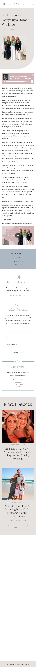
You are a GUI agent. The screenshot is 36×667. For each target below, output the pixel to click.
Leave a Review (15, 295)
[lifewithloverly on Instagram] (20, 620)
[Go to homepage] (13, 4)
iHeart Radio (10, 635)
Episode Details (15, 462)
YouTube (18, 265)
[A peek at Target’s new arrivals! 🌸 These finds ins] (9, 578)
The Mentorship (9, 644)
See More (18, 527)
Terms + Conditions (18, 658)
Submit (15, 352)
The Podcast (26, 644)
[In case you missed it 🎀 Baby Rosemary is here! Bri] (9, 560)
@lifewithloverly (18, 546)
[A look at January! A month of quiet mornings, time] (27, 596)
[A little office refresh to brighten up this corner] (27, 560)
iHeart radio (18, 384)
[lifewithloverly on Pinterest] (17, 620)
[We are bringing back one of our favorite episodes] (27, 578)
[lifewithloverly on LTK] (19, 620)
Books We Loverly (26, 648)
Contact (26, 652)
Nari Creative (12, 664)
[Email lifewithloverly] (15, 620)
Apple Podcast (18, 253)
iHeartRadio (18, 261)
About (9, 652)
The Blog (9, 648)
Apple (10, 631)
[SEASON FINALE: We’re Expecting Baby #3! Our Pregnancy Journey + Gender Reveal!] (18, 484)
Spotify (18, 257)
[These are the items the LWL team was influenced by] (9, 596)
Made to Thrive (23, 664)
